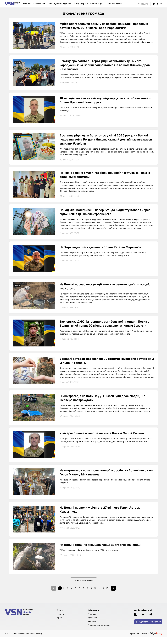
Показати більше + (83, 580)
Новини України (97, 3)
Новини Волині (115, 3)
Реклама (92, 621)
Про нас (92, 614)
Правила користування (99, 625)
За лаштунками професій (59, 3)
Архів (59, 617)
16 (103, 588)
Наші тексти (39, 3)
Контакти (92, 617)
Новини (27, 3)
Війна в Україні (81, 3)
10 (95, 588)
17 (107, 588)
